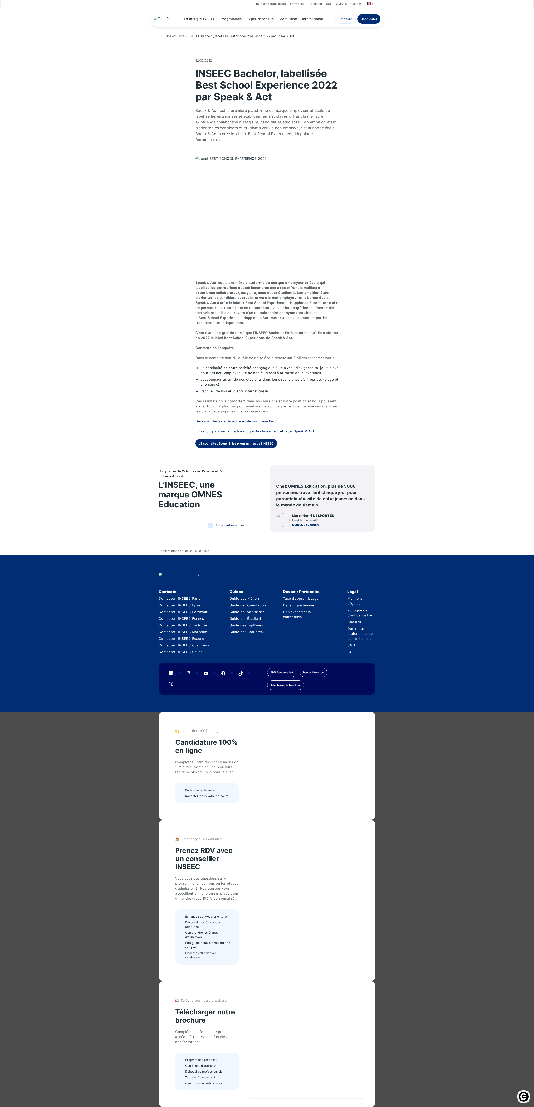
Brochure (345, 19)
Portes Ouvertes (313, 672)
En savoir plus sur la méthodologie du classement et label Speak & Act (255, 431)
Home (160, 36)
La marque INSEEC (200, 19)
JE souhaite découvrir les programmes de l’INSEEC (236, 443)
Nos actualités (176, 36)
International (312, 19)
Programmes (231, 19)
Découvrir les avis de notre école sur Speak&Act (236, 421)
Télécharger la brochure (286, 685)
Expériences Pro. (261, 19)
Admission (288, 19)
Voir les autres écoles (229, 525)
